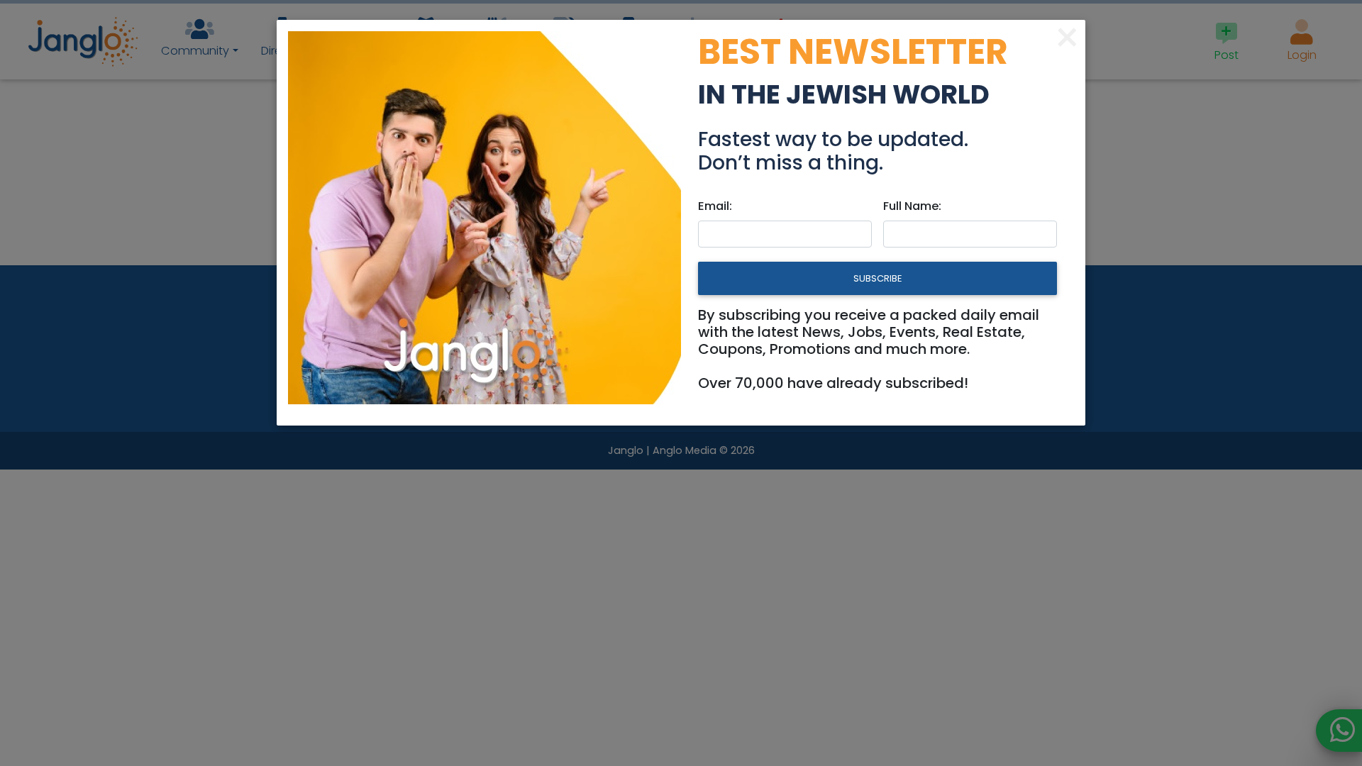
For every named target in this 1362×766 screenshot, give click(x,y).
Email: (715, 206)
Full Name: (912, 206)
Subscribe (877, 278)
